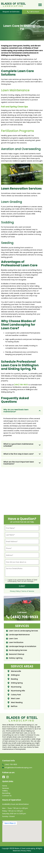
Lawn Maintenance (15, 90)
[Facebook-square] (3, 777)
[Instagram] (7, 777)
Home (4, 786)
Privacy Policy (15, 591)
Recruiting (6, 793)
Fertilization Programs (17, 131)
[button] (40, 5)
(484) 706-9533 (21, 385)
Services (5, 788)
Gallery (5, 791)
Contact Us (6, 795)
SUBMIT (22, 586)
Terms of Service (27, 591)
